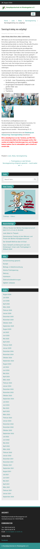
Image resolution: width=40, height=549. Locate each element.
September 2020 (8, 497)
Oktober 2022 (7, 430)
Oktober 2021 (7, 465)
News (20, 21)
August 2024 (7, 364)
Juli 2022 (6, 437)
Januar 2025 (7, 348)
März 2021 (6, 487)
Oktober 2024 (7, 358)
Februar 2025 (7, 345)
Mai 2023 (6, 408)
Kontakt (5, 264)
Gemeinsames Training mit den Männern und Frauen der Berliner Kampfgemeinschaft (18, 237)
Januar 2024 (7, 386)
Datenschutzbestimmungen (12, 280)
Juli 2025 (6, 332)
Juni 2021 (6, 478)
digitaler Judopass (9, 283)
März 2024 (6, 380)
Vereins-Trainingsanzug (10, 270)
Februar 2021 (7, 490)
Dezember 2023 (8, 389)
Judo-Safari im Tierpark (10, 233)
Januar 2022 (7, 455)
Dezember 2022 (8, 424)
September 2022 (8, 433)
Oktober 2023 (7, 395)
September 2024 (8, 361)
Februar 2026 (7, 310)
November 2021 (8, 462)
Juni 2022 (6, 440)
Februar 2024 (7, 383)
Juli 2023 (6, 402)
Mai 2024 (6, 373)
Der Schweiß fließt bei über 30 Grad (14, 242)
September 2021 (8, 468)
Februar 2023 (7, 418)
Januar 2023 (7, 421)
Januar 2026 (7, 313)
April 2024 (6, 376)
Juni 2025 (6, 335)
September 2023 (8, 399)
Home (6, 21)
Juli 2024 (6, 367)
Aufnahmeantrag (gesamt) (11, 261)
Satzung (5, 273)
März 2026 (6, 307)
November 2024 (8, 354)
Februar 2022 (7, 452)
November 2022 (8, 427)
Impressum (6, 276)
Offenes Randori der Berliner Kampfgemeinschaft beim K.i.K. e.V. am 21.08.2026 (19, 229)
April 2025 (6, 342)
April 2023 (6, 411)
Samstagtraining (30, 21)
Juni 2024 (6, 370)
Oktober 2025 (7, 323)
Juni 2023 (6, 405)
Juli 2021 (6, 474)
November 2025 (8, 320)
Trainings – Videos (9, 216)
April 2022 (6, 446)
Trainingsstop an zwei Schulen (20, 161)
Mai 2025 (6, 339)
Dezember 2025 (8, 316)
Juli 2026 (6, 297)
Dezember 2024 (8, 351)
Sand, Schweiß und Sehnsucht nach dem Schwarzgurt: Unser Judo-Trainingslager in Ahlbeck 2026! (17, 247)
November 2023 (8, 392)
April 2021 (6, 484)
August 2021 (7, 471)
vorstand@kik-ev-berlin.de (14, 531)
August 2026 (7, 294)
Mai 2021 (6, 481)
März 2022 (6, 449)
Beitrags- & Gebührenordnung (13, 267)
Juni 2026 (6, 301)
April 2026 (6, 304)
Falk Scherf (10, 33)
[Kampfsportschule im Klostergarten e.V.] (19, 8)
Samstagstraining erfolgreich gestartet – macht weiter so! (20, 164)
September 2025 (8, 326)
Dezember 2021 (8, 459)
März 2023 (6, 414)
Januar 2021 (7, 493)
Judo (13, 21)
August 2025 (7, 329)
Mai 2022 (6, 443)
